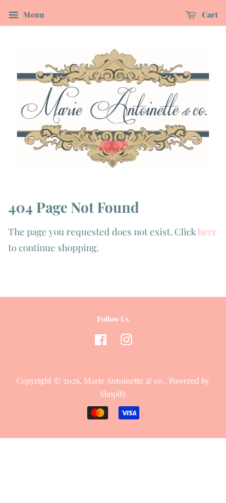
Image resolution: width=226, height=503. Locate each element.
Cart (209, 14)
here (207, 231)
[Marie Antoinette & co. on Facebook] (100, 341)
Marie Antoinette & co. (124, 380)
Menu (32, 14)
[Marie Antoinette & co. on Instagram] (126, 341)
